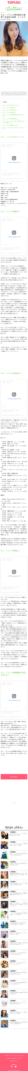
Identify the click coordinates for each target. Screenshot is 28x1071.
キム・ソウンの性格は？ (9, 112)
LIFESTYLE (17, 1055)
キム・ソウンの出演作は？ (9, 110)
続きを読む (14, 776)
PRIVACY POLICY (14, 1060)
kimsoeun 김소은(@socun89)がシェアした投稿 (14, 178)
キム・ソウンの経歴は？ (9, 107)
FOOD (22, 1055)
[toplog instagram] (12, 1067)
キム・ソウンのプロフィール (10, 105)
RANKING (14, 1058)
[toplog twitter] (16, 1067)
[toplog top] (14, 2)
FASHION (7, 1055)
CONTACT (19, 1058)
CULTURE (8, 1058)
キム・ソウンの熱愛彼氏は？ (10, 118)
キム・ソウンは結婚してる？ (10, 125)
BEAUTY (12, 1055)
